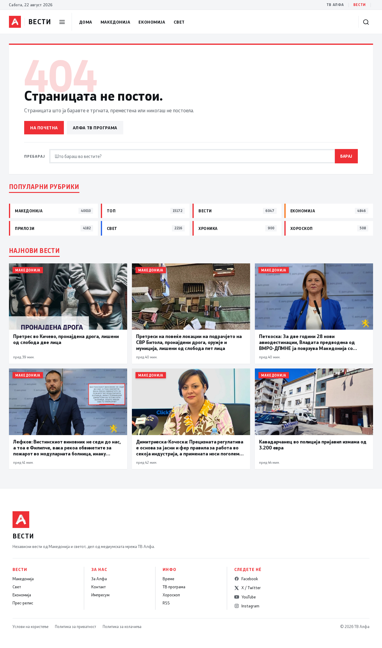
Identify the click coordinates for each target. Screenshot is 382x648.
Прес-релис (23, 603)
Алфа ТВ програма (95, 127)
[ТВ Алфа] (15, 22)
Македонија (115, 22)
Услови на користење (30, 626)
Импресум (100, 595)
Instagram (250, 606)
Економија (151, 22)
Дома (85, 22)
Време (168, 578)
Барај (346, 156)
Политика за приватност (75, 626)
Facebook (249, 578)
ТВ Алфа (335, 4)
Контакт (98, 586)
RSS (166, 603)
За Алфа (99, 578)
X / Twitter (251, 587)
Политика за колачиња (122, 626)
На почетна (44, 127)
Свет (179, 22)
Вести (359, 4)
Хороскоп (171, 595)
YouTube (248, 597)
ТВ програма (174, 586)
